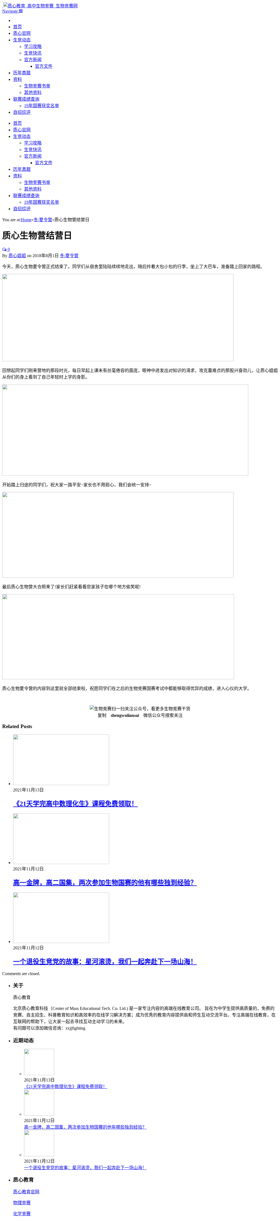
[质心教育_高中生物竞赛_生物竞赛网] (40, 6)
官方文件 (43, 66)
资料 (17, 79)
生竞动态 (22, 40)
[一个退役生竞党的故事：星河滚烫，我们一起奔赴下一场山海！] (61, 941)
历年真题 (22, 72)
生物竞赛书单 (37, 86)
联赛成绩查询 (26, 99)
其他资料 (33, 92)
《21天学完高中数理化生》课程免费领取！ (75, 803)
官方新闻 (33, 59)
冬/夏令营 (69, 255)
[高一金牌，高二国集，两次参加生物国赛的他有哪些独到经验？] (61, 862)
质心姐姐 (17, 255)
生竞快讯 (33, 53)
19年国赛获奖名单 (41, 105)
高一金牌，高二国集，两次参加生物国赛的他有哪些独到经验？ (105, 882)
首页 (17, 26)
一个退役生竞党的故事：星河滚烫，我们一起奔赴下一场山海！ (105, 961)
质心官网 (22, 33)
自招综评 (22, 112)
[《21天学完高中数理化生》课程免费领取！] (61, 783)
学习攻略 (33, 46)
